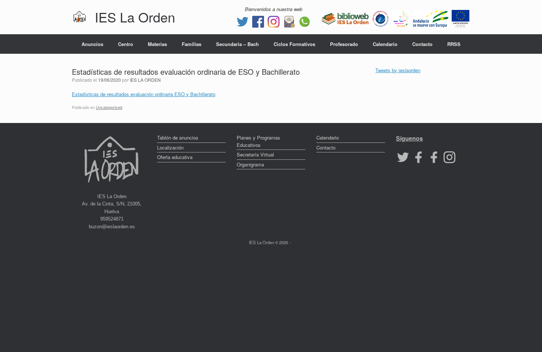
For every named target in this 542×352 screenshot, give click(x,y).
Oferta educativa (174, 157)
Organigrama (250, 164)
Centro (125, 44)
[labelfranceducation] (380, 17)
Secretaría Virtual (255, 154)
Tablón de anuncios (177, 137)
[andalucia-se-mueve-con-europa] (430, 17)
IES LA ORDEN (145, 80)
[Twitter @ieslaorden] (243, 20)
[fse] (460, 17)
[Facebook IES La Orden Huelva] (258, 20)
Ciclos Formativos (294, 44)
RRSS (454, 44)
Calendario (385, 44)
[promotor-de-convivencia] (401, 17)
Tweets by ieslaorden (397, 70)
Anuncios (92, 44)
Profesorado (344, 44)
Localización (170, 147)
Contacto (422, 44)
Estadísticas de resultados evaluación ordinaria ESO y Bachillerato (143, 94)
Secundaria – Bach (237, 44)
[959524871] (305, 20)
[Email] (289, 20)
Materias (157, 44)
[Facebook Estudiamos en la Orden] (434, 156)
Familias (191, 44)
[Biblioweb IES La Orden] (345, 17)
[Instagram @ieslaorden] (274, 20)
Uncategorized (109, 107)
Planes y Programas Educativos (258, 141)
